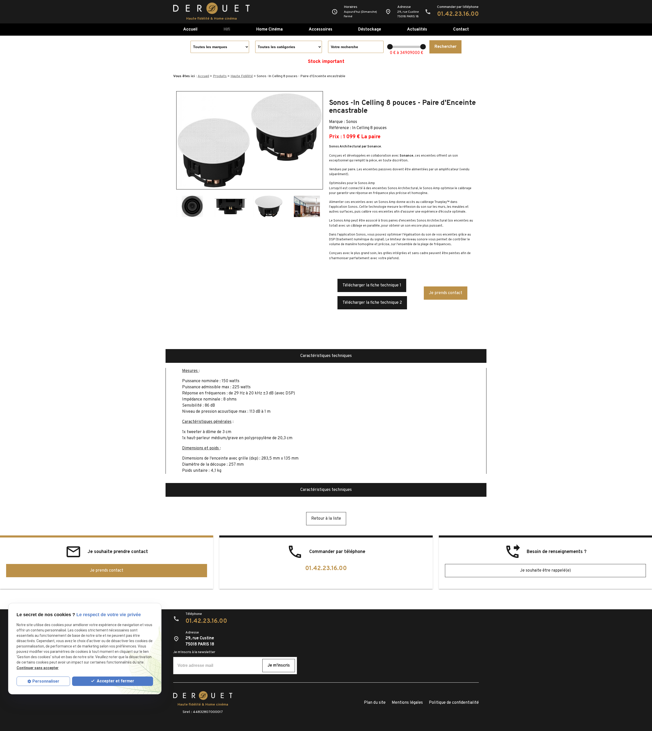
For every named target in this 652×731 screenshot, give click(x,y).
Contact (461, 29)
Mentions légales (407, 702)
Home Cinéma (269, 29)
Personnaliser (45, 681)
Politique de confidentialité (454, 702)
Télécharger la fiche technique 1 (372, 285)
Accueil (190, 29)
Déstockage (369, 29)
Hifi (227, 29)
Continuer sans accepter (38, 668)
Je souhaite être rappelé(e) (545, 570)
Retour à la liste (326, 518)
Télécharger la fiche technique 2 (372, 302)
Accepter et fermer (115, 681)
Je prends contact (445, 293)
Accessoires (320, 29)
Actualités (417, 29)
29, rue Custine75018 (408, 14)
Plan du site (375, 702)
